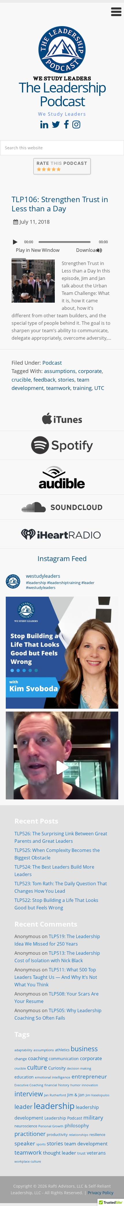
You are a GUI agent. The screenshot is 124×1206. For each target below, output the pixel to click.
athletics (62, 1049)
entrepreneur (89, 1076)
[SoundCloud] (62, 507)
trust (81, 1153)
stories (66, 379)
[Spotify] (62, 445)
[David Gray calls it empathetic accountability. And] (62, 768)
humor (75, 1085)
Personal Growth (50, 1126)
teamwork (58, 387)
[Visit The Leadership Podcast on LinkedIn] (44, 126)
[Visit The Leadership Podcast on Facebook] (66, 126)
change (20, 1058)
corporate (90, 371)
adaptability (23, 1050)
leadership (54, 1106)
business (84, 1048)
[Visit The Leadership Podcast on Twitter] (56, 126)
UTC (99, 387)
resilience (97, 1134)
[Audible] (62, 477)
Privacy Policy (100, 1192)
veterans (96, 1153)
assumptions (60, 371)
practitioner (30, 1134)
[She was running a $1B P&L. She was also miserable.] (62, 653)
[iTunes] (62, 418)
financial (50, 1085)
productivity (57, 1134)
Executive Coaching (28, 1085)
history (63, 1085)
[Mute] (99, 250)
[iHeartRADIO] (62, 534)
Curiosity (57, 1068)
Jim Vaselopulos (97, 1095)
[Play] (16, 242)
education (24, 1077)
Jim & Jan (75, 1094)
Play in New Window (37, 250)
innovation (90, 1085)
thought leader (59, 1152)
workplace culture (27, 1161)
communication (64, 1058)
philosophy (77, 1125)
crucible (21, 379)
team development (86, 1143)
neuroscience (25, 1126)
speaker (24, 1143)
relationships (78, 1134)
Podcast (52, 362)
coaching (38, 1058)
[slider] (20, 258)
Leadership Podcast (63, 1118)
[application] (62, 240)
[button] (62, 11)
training (82, 387)
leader (23, 1107)
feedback (44, 379)
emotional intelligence (52, 1077)
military (93, 1117)
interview (28, 1093)
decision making (79, 1068)
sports (41, 1144)
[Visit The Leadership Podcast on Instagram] (76, 126)
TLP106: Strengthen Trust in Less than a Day (60, 203)
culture (37, 1067)
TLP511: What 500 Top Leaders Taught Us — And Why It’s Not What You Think (55, 977)
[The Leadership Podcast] (62, 77)
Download (87, 250)
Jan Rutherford (55, 1095)
